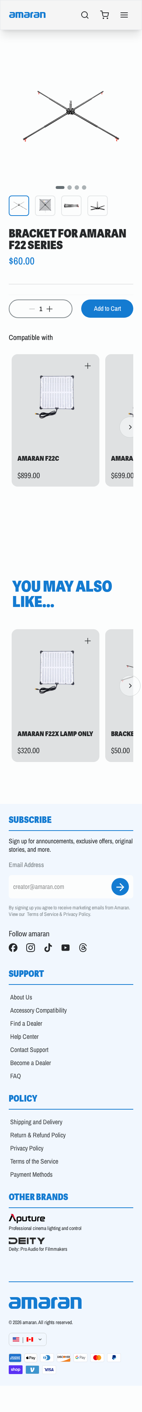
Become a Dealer (30, 1062)
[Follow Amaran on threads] (83, 947)
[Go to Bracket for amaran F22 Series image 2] (69, 187)
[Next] (130, 427)
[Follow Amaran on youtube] (65, 947)
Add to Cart (107, 308)
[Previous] (12, 427)
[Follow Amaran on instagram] (30, 947)
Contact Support (29, 1049)
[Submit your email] (120, 886)
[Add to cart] (88, 366)
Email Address (26, 864)
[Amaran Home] (27, 15)
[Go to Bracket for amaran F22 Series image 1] (60, 187)
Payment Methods (31, 1174)
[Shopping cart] (104, 15)
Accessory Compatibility (38, 1010)
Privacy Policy (76, 914)
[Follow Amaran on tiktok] (48, 947)
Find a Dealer (26, 1023)
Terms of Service (42, 914)
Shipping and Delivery (36, 1121)
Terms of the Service (34, 1161)
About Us (21, 997)
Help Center (24, 1036)
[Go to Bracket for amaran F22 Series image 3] (77, 187)
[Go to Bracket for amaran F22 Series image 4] (84, 187)
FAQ (15, 1075)
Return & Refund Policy (38, 1135)
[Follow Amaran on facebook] (13, 947)
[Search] (85, 15)
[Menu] (124, 15)
